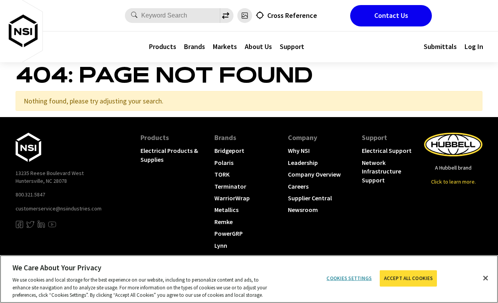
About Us (258, 46)
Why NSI (299, 150)
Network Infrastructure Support (381, 171)
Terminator (230, 186)
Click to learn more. (453, 181)
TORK (222, 174)
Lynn (220, 245)
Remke (223, 222)
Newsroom (303, 210)
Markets (225, 46)
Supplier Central (310, 198)
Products (162, 46)
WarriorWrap (232, 198)
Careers (298, 186)
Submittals (440, 46)
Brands (194, 46)
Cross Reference (292, 15)
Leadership (303, 162)
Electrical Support (387, 150)
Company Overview (314, 174)
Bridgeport (229, 150)
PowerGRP (228, 233)
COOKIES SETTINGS (349, 278)
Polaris (223, 162)
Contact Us (391, 15)
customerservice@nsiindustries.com (59, 208)
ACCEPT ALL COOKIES (408, 278)
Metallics (226, 210)
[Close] (485, 278)
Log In (474, 46)
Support (292, 46)
